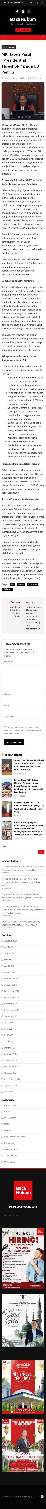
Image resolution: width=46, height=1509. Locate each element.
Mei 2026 (8, 959)
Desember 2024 (12, 1066)
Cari (4, 846)
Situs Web (9, 716)
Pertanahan (9, 1143)
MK (12, 584)
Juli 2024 (8, 1091)
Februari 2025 (11, 1054)
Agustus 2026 (11, 940)
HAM (6, 1124)
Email (7, 705)
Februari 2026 (11, 978)
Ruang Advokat (11, 1149)
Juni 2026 (9, 953)
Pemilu (21, 584)
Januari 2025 (10, 1060)
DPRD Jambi (10, 1117)
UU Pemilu (7, 589)
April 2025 (9, 1041)
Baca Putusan (8, 47)
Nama (7, 694)
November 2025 (12, 997)
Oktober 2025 (11, 1003)
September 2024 (12, 1079)
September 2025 (12, 1010)
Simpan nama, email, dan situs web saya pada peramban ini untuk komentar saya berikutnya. (22, 730)
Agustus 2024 (11, 1085)
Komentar (9, 661)
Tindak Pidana (11, 1155)
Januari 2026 (10, 985)
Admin (6, 78)
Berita (7, 1111)
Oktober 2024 (11, 1073)
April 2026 (9, 966)
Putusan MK (32, 584)
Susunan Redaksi (12, 1215)
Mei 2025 (8, 1035)
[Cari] (41, 852)
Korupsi (7, 1130)
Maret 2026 (9, 972)
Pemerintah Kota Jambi (15, 1136)
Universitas (9, 1161)
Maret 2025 (9, 1047)
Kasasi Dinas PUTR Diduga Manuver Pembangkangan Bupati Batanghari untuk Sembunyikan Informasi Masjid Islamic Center (28, 786)
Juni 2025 (9, 1028)
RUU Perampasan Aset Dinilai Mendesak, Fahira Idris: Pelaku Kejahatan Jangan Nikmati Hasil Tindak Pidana (22, 909)
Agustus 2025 (11, 1016)
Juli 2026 (8, 947)
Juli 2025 (8, 1022)
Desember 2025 (12, 991)
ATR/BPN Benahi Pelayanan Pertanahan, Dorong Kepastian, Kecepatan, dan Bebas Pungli (21, 882)
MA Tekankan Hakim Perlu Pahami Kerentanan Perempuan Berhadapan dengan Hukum (18, 3)
